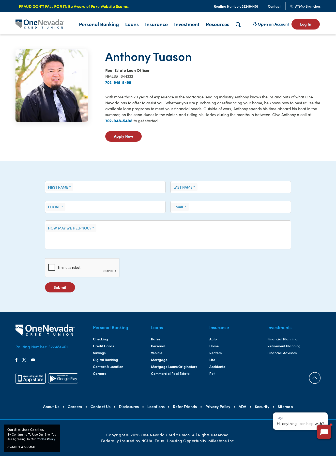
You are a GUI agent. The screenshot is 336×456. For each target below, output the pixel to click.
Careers (99, 373)
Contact (274, 6)
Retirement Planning (284, 345)
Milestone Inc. (221, 440)
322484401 (236, 6)
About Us (51, 406)
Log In (305, 24)
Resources (217, 23)
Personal (158, 345)
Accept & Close (21, 447)
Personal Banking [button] (99, 23)
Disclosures (129, 406)
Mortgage (159, 359)
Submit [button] (64, 288)
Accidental (218, 366)
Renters (215, 352)
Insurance (156, 23)
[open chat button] (324, 432)
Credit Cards (103, 345)
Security (262, 406)
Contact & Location (108, 366)
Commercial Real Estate (170, 373)
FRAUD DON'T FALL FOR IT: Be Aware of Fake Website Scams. (74, 6)
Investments (279, 327)
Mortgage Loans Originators (174, 366)
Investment (186, 23)
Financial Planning (282, 338)
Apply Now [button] (128, 137)
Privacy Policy (217, 406)
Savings (99, 352)
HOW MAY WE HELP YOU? (71, 228)
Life (212, 359)
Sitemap (285, 406)
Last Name (184, 187)
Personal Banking (110, 327)
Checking (100, 338)
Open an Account (273, 24)
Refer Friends (185, 406)
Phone (55, 206)
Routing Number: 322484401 (41, 346)
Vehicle (156, 352)
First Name (59, 187)
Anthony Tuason (148, 55)
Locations (156, 406)
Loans (132, 23)
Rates (155, 338)
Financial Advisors (282, 352)
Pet (212, 373)
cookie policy (46, 439)
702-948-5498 (118, 82)
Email (179, 206)
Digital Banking (105, 359)
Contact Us (100, 406)
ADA (242, 406)
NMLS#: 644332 (119, 76)
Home (214, 345)
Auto (213, 338)
